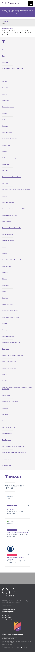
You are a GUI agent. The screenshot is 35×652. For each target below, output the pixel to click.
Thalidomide (5, 164)
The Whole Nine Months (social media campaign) (16, 189)
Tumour (4, 421)
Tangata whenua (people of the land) (12, 68)
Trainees (4, 323)
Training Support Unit (8, 336)
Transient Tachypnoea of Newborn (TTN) (13, 355)
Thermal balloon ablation (9, 215)
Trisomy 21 (5, 414)
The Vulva (5, 183)
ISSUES (3, 23)
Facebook (7, 647)
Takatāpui (5, 62)
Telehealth (5, 113)
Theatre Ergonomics (8, 202)
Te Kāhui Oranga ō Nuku (9, 75)
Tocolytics (5, 298)
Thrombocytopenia (7, 234)
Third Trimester (6, 221)
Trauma (4, 374)
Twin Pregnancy (6, 440)
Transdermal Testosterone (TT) (11, 342)
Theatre (4, 196)
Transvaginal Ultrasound (9, 368)
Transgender (5, 349)
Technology (5, 100)
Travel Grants (6, 381)
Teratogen (5, 126)
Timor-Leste (5, 285)
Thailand (4, 151)
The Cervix (5, 170)
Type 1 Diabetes (6, 459)
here (20, 14)
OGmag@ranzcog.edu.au (9, 619)
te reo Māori (5, 88)
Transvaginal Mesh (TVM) (9, 361)
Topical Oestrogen (7, 304)
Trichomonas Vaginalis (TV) (10, 401)
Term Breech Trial (7, 132)
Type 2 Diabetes (6, 465)
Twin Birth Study (6, 433)
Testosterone (6, 145)
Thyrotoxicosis (6, 266)
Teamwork (5, 94)
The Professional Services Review (11, 177)
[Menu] (30, 3)
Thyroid (4, 253)
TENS (3, 119)
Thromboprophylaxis (8, 240)
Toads (4, 291)
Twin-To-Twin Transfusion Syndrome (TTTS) (14, 452)
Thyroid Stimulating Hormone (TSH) (12, 260)
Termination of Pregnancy (9, 139)
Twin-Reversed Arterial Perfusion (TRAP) (13, 446)
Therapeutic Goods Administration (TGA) (13, 209)
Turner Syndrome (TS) (8, 427)
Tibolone (4, 279)
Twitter (17, 647)
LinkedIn (26, 647)
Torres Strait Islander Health (10, 311)
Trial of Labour (6, 395)
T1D (3, 56)
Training (4, 330)
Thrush (4, 247)
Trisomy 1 (5, 408)
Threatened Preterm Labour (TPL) (11, 228)
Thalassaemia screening (9, 158)
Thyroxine (5, 272)
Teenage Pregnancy (8, 107)
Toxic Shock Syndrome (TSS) (10, 317)
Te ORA (4, 81)
